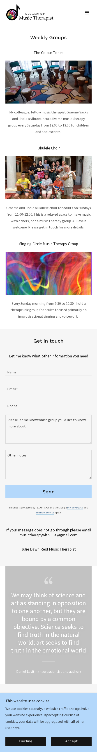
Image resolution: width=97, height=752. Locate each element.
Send (48, 492)
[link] (30, 13)
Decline (25, 741)
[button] (87, 12)
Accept (71, 741)
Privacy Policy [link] (75, 507)
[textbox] (48, 369)
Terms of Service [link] (45, 512)
